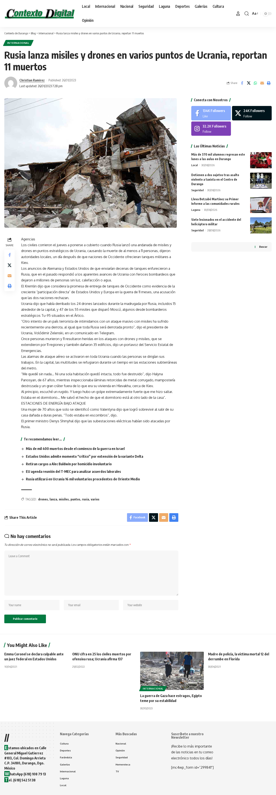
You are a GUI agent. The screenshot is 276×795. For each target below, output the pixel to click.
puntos (75, 499)
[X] (252, 113)
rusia (85, 499)
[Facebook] (211, 113)
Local (194, 165)
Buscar (263, 246)
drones (43, 499)
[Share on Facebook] (242, 83)
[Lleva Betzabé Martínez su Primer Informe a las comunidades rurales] (261, 205)
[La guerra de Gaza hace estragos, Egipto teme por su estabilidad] (172, 671)
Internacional (18, 42)
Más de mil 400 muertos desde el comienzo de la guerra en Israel (75, 448)
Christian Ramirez (32, 80)
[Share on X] (249, 83)
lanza (53, 499)
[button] (238, 13)
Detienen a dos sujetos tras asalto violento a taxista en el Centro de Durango (215, 179)
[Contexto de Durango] (39, 13)
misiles (64, 499)
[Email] (262, 83)
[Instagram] (211, 128)
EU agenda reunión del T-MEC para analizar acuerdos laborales (73, 471)
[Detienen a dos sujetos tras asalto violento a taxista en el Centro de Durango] (261, 181)
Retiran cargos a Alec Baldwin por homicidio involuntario (69, 464)
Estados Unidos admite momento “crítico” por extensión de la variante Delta (84, 456)
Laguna (195, 209)
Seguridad (197, 190)
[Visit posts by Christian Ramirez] (10, 83)
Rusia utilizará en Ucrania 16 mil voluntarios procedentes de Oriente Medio (83, 479)
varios (95, 499)
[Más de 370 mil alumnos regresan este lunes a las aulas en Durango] (261, 160)
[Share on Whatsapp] (255, 83)
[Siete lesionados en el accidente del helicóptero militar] (261, 225)
